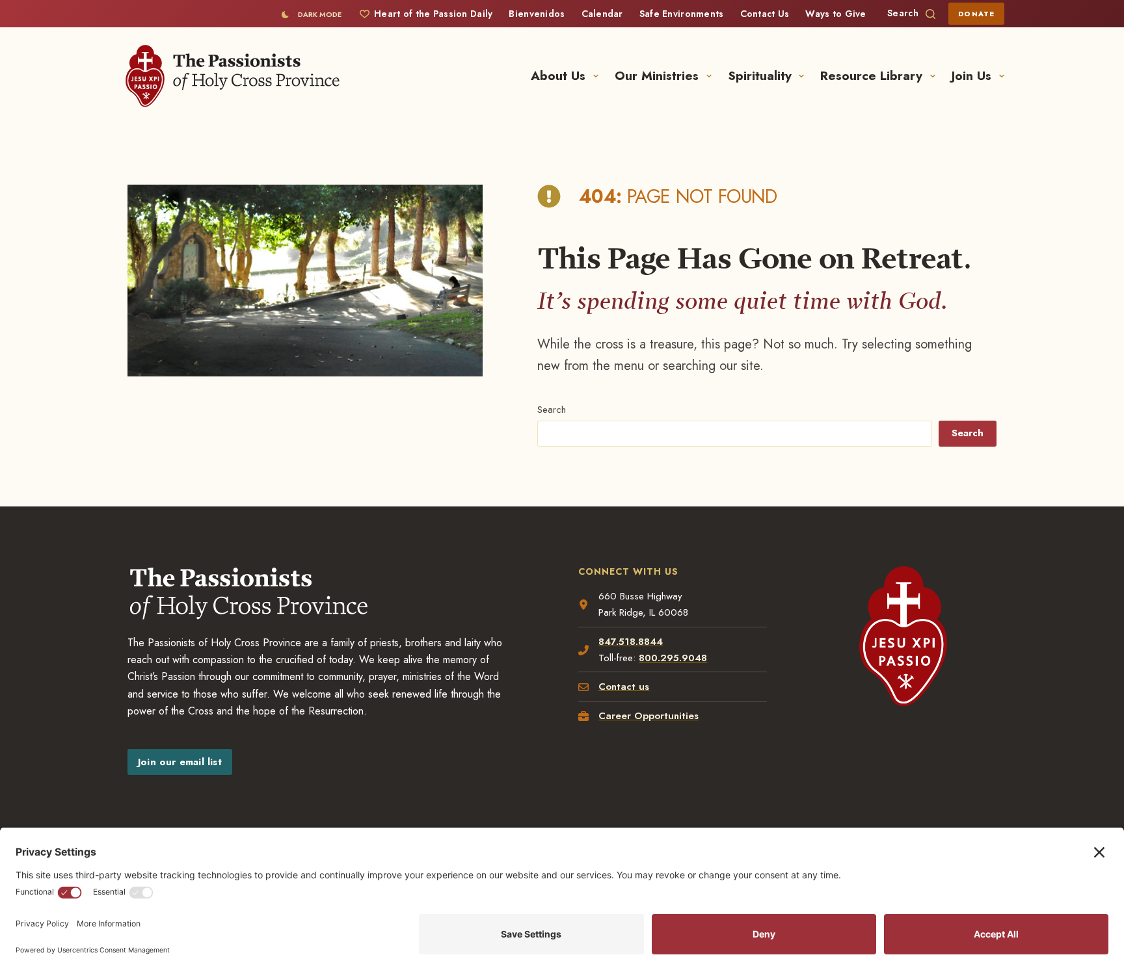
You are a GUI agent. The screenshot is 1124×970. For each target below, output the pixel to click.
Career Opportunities (648, 716)
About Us (558, 76)
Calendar (602, 13)
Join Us (971, 76)
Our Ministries (657, 76)
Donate (976, 13)
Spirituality (760, 76)
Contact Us (765, 13)
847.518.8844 (630, 642)
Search (551, 409)
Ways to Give (835, 13)
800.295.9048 (673, 658)
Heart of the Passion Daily (433, 13)
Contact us (623, 686)
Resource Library (871, 76)
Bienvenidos (537, 13)
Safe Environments (681, 13)
